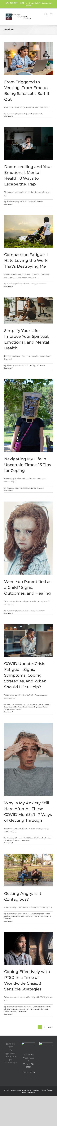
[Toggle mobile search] (45, 14)
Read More (7, 116)
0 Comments (38, 114)
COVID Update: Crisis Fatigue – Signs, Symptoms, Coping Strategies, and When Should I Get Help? (25, 675)
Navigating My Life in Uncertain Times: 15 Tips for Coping (27, 465)
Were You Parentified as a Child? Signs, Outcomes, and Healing (27, 587)
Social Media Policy (28, 1092)
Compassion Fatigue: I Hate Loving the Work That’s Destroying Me (26, 260)
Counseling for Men (10, 707)
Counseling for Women (25, 707)
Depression (38, 707)
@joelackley (11, 114)
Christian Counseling (11, 1009)
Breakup (7, 916)
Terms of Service (47, 1090)
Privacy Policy (36, 1090)
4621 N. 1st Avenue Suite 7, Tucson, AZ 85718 (28, 1060)
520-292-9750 (12, 2)
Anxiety (30, 114)
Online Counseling (10, 1011)
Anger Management (37, 704)
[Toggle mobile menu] (51, 14)
